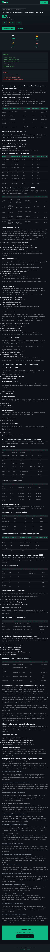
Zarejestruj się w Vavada (8, 28)
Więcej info (20, 28)
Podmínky (28, 949)
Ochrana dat (22, 949)
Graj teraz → (44, 2)
